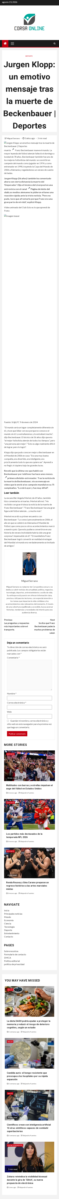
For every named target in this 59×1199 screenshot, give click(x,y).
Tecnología (9, 926)
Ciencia (7, 923)
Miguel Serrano (13, 138)
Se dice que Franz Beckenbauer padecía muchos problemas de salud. (44, 626)
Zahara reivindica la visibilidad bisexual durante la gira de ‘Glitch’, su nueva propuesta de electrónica (27, 1179)
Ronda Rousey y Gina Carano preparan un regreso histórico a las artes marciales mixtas (27, 885)
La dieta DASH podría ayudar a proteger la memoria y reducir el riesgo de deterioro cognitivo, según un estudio (28, 1024)
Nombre (11, 693)
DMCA (7, 957)
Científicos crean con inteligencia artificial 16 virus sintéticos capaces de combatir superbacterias (29, 1128)
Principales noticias (13, 913)
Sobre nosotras (11, 951)
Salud (10, 990)
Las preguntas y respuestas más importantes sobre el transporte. (16, 624)
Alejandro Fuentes (27, 793)
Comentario (13, 657)
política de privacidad (14, 964)
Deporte (29, 56)
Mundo (7, 917)
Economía (8, 920)
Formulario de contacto (15, 954)
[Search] (54, 43)
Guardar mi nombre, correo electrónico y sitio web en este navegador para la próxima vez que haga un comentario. (29, 724)
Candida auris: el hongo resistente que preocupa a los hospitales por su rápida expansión (27, 1076)
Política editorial (12, 961)
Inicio (6, 910)
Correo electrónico (16, 702)
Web (9, 711)
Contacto (8, 936)
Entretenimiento (11, 933)
